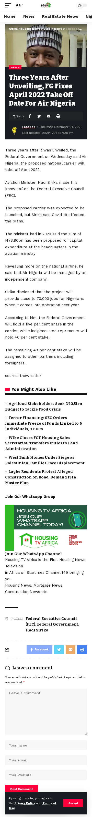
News (15, 67)
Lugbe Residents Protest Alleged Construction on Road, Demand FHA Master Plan (40, 477)
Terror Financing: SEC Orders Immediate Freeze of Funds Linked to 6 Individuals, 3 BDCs (43, 423)
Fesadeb (29, 127)
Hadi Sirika (37, 630)
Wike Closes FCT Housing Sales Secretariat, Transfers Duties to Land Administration (41, 443)
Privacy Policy (25, 803)
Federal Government (57, 624)
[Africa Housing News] (46, 5)
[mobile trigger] (9, 5)
